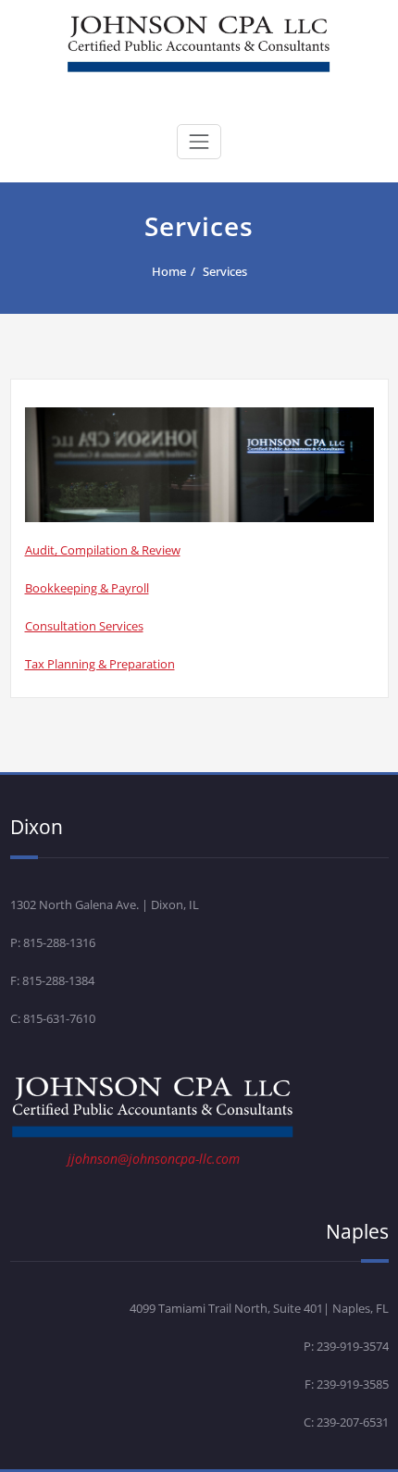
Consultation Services (84, 625)
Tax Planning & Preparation (100, 663)
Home (169, 271)
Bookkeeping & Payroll (87, 588)
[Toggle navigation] (199, 141)
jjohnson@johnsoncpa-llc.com (154, 1158)
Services (225, 271)
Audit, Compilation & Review (102, 550)
